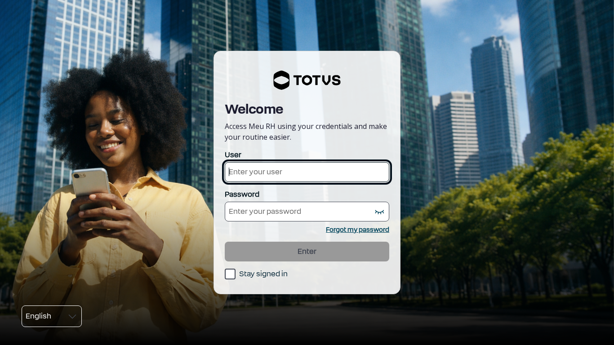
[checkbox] (256, 274)
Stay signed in (263, 274)
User (233, 154)
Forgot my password (357, 229)
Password (242, 194)
